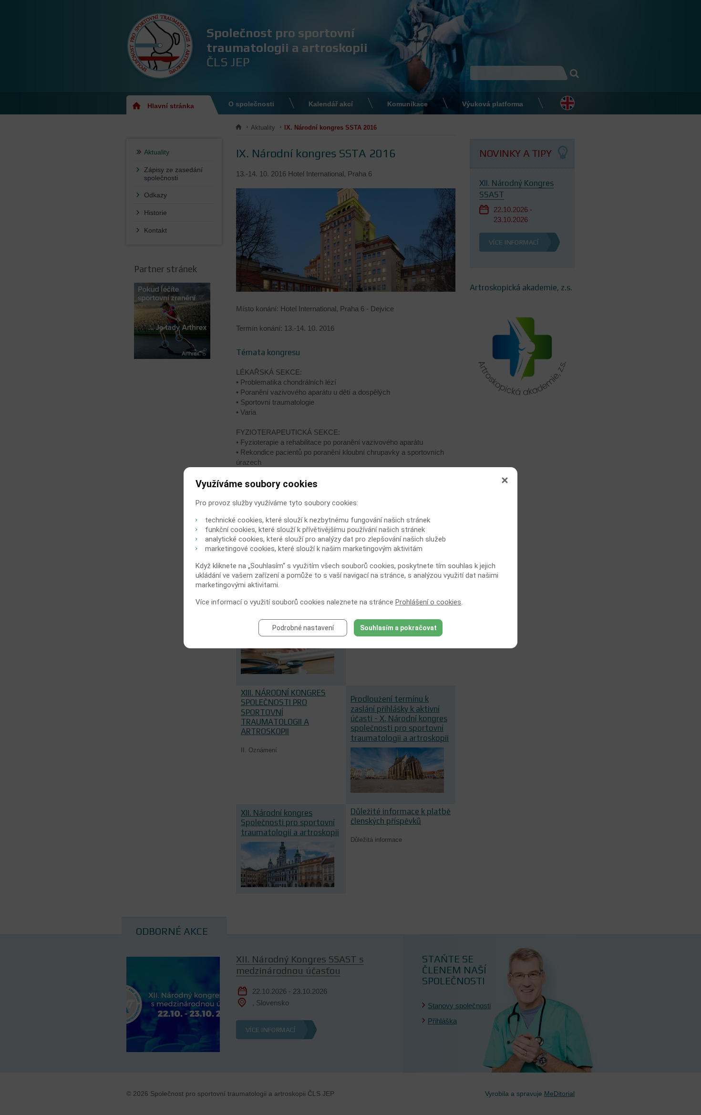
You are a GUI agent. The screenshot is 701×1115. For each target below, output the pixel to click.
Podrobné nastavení (303, 628)
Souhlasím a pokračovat (398, 628)
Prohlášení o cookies (428, 602)
